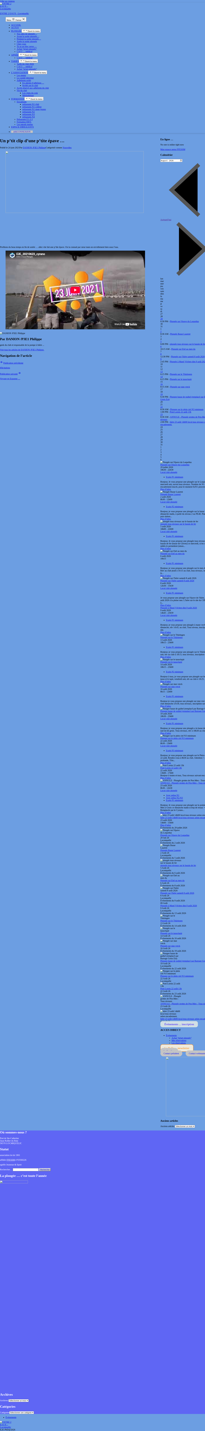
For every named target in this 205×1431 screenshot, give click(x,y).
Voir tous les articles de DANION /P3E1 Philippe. (22, 350)
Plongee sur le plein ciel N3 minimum (186, 409)
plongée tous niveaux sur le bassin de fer (178, 524)
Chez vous (21, 44)
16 (161, 384)
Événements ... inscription (179, 1024)
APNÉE (15, 55)
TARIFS (15, 61)
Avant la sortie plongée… (28, 36)
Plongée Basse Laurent (180, 334)
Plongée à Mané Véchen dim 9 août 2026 (178, 608)
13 (161, 371)
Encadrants (21, 102)
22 (161, 407)
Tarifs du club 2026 (25, 64)
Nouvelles (67, 147)
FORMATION (17, 99)
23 (161, 414)
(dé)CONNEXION (22, 131)
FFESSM (11, 1160)
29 (161, 319)
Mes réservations (179, 1040)
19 (161, 394)
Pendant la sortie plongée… (29, 39)
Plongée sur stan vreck (180, 387)
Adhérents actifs (24, 80)
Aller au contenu (7, 1)
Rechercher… (6, 1169)
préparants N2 (28, 112)
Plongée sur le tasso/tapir (181, 379)
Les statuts (21, 75)
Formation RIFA (24, 122)
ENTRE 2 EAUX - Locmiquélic (14, 13)
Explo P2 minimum (174, 506)
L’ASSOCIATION (19, 72)
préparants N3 (28, 114)
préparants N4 (28, 117)
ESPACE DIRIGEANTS (22, 127)
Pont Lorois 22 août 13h (180, 412)
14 (161, 377)
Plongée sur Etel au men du (183, 349)
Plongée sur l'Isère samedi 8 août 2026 (188, 356)
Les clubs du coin (30, 93)
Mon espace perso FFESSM (172, 149)
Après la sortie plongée (27, 41)
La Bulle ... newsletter (176, 1048)
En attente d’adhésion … (33, 83)
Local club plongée (168, 472)
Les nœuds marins (25, 124)
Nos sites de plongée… (27, 34)
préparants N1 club (30, 104)
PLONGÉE (16, 31)
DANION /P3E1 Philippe (34, 147)
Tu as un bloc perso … (27, 46)
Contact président (171, 1053)
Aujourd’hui (165, 219)
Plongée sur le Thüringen (181, 374)
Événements (171, 1035)
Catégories (4, 1412)
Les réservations (179, 1043)
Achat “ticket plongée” (27, 49)
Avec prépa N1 (172, 795)
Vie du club (22, 90)
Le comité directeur (25, 78)
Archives (4, 1400)
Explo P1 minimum (174, 477)
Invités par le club (30, 85)
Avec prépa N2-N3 (174, 798)
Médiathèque (28, 95)
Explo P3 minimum (174, 750)
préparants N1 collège (32, 107)
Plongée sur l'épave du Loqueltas (184, 321)
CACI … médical (24, 51)
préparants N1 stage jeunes (34, 109)
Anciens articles (167, 1126)
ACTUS (15, 27)
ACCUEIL (16, 25)
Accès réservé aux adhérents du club (33, 88)
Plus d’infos (165, 489)
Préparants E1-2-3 (25, 119)
